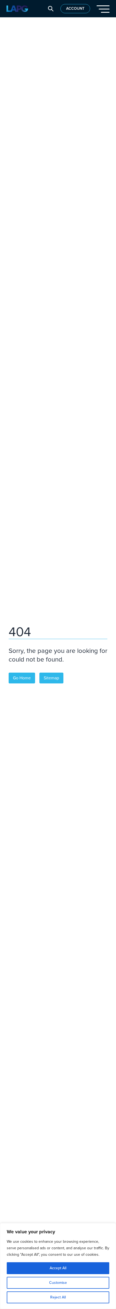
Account (75, 8)
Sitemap (51, 678)
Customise (58, 1282)
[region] (58, 1266)
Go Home (22, 678)
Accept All (58, 1268)
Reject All (58, 1297)
